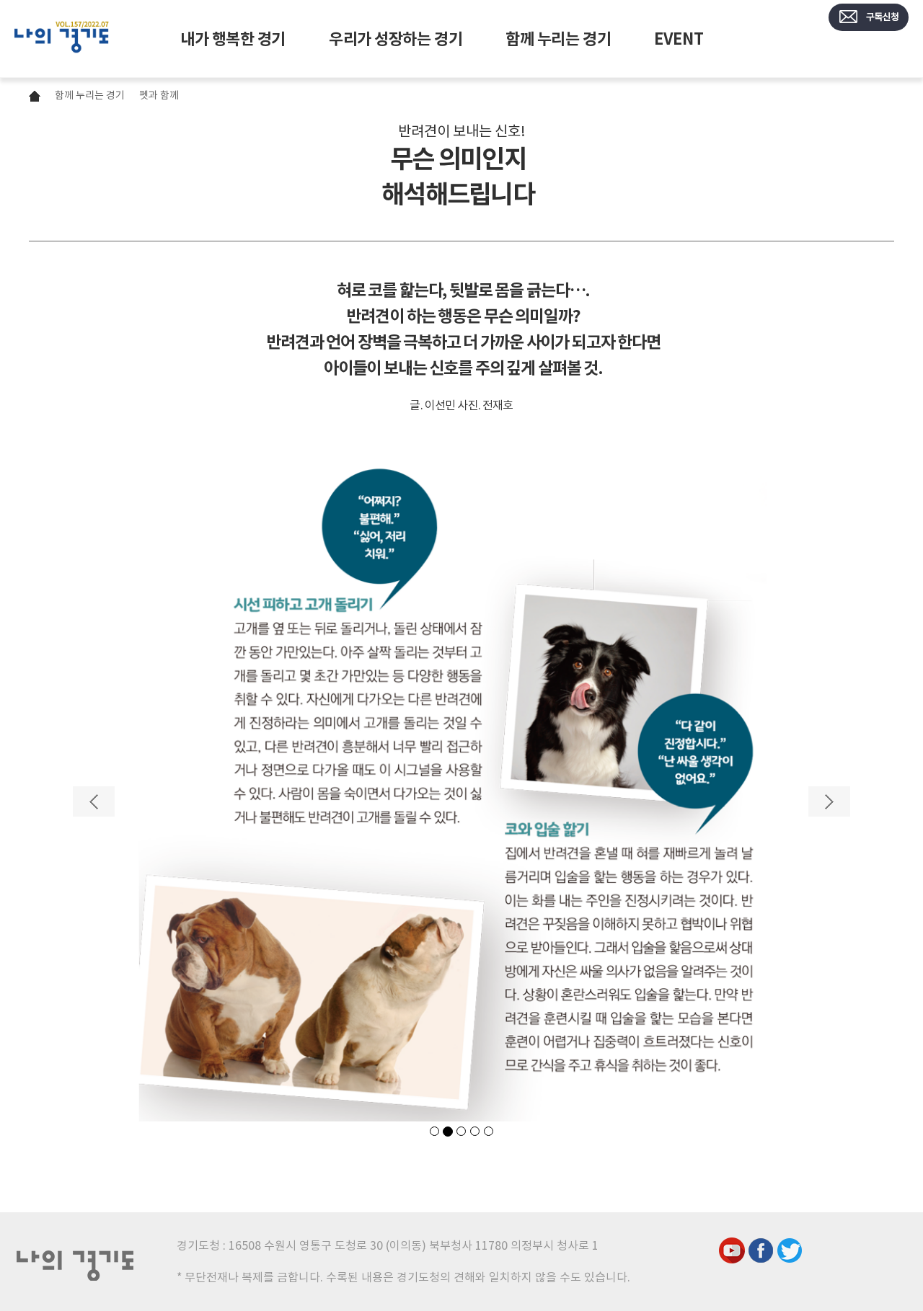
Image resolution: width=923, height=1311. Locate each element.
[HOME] (61, 39)
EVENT (678, 39)
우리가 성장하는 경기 (395, 39)
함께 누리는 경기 (558, 39)
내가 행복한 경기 (233, 39)
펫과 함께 (159, 95)
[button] (94, 953)
